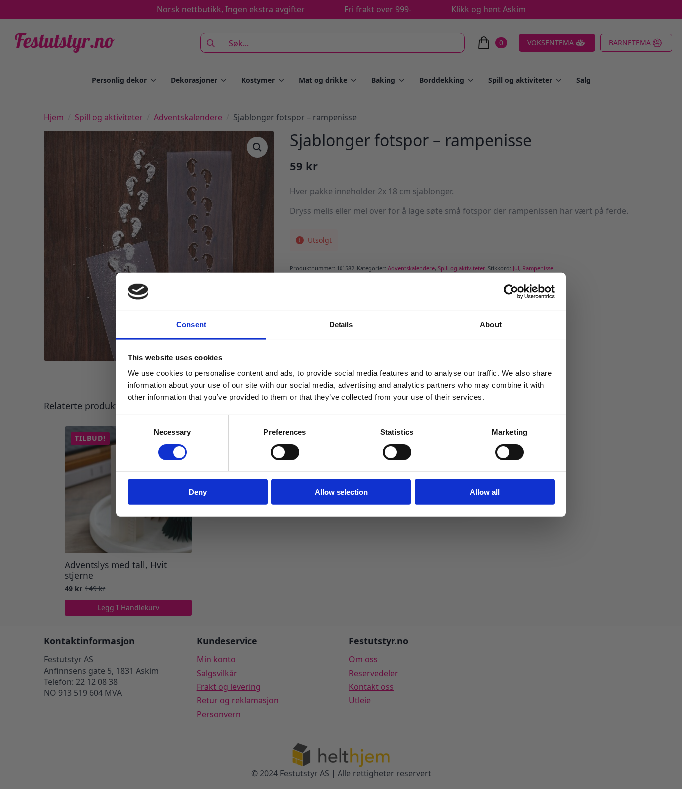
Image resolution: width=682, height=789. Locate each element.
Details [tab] (341, 324)
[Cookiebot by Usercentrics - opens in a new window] (511, 291)
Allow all (485, 492)
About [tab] (491, 324)
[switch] (285, 452)
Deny (198, 492)
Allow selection (341, 492)
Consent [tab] (191, 324)
